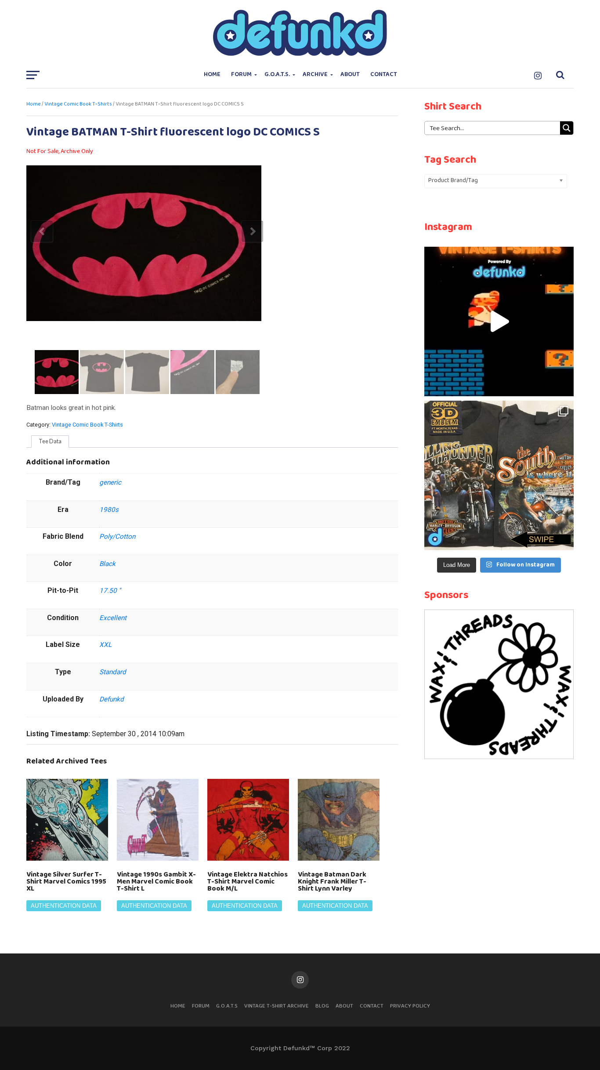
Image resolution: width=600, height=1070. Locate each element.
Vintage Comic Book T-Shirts (78, 104)
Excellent (113, 618)
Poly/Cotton (117, 536)
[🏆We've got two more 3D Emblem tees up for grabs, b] (499, 475)
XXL (105, 645)
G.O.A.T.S (227, 1006)
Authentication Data (64, 905)
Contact (383, 74)
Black (107, 564)
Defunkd (111, 699)
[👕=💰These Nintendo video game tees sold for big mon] (499, 321)
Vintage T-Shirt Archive (276, 1006)
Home (212, 74)
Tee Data (50, 441)
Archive (315, 74)
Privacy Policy (410, 1006)
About (350, 74)
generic (110, 482)
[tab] (50, 441)
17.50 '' (110, 591)
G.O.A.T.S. (277, 74)
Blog (322, 1006)
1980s (109, 510)
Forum (241, 74)
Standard (112, 672)
